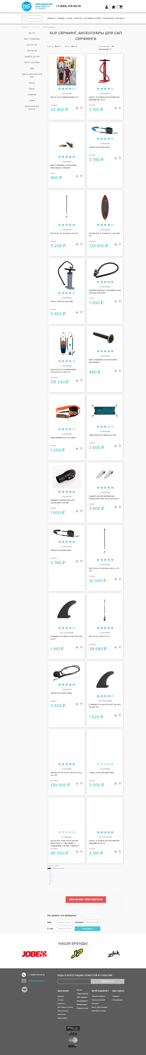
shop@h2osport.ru (36, 981)
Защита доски (32, 56)
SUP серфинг (82, 997)
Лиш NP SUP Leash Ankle (61, 693)
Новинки (115, 996)
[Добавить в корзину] (81, 108)
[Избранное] (114, 7)
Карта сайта (62, 1018)
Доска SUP (32, 45)
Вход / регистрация (99, 1007)
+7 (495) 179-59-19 (68, 6)
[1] (59, 89)
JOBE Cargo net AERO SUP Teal (102, 435)
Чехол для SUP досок (31, 107)
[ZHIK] (114, 954)
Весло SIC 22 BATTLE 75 (99, 636)
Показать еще (53, 866)
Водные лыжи (82, 1008)
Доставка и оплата (92, 18)
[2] (63, 89)
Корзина (95, 1003)
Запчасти (32, 51)
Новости (78, 18)
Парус (32, 89)
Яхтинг (79, 990)
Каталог (51, 18)
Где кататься (108, 18)
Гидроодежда (82, 994)
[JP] (77, 954)
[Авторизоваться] (106, 7)
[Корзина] (121, 7)
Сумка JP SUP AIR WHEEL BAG (101, 773)
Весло (32, 33)
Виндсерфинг (82, 1001)
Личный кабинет (98, 996)
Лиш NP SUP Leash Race (99, 147)
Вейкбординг (82, 1004)
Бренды (61, 18)
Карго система (32, 62)
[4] (70, 89)
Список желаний (98, 1000)
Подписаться (107, 981)
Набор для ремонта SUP (32, 75)
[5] (73, 89)
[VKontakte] (24, 989)
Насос (32, 83)
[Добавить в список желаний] (77, 108)
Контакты (120, 18)
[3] (66, 89)
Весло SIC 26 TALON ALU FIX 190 (64, 233)
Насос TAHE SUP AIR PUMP (62, 301)
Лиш (32, 68)
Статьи (69, 18)
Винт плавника (32, 39)
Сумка (32, 100)
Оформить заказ (99, 1011)
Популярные (117, 1000)
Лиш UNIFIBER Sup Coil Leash (63, 438)
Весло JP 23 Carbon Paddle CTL (65, 97)
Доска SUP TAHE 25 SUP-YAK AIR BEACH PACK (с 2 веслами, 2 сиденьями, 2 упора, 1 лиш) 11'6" (65, 843)
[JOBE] (36, 954)
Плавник (32, 95)
